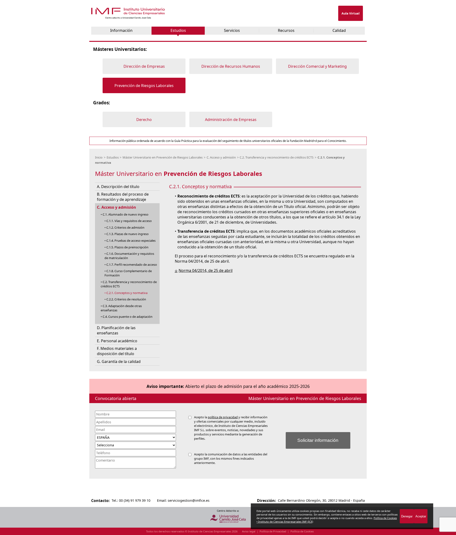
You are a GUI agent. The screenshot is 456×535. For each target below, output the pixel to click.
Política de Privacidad (273, 531)
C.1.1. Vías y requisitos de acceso (129, 221)
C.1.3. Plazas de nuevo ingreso (127, 234)
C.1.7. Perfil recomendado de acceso (131, 264)
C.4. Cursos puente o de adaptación (127, 316)
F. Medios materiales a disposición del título (117, 351)
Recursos (286, 30)
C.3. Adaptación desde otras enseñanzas (121, 308)
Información (121, 30)
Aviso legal (248, 531)
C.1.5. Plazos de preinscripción (127, 247)
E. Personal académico (117, 340)
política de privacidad (223, 417)
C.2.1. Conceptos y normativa (126, 293)
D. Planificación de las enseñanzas (116, 330)
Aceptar (420, 516)
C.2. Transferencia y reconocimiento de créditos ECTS (277, 157)
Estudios (178, 30)
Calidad (339, 30)
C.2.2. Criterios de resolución (126, 299)
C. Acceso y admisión (221, 157)
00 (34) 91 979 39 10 (134, 500)
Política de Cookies (302, 531)
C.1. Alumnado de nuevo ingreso (125, 214)
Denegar (407, 516)
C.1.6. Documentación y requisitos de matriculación (129, 255)
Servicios (232, 30)
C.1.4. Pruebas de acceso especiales (131, 240)
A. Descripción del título (118, 186)
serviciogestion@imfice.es (188, 500)
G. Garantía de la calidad (119, 361)
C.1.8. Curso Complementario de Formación (128, 273)
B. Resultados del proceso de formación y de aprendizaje (123, 197)
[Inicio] (128, 17)
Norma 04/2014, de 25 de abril (206, 270)
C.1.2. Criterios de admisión (125, 227)
